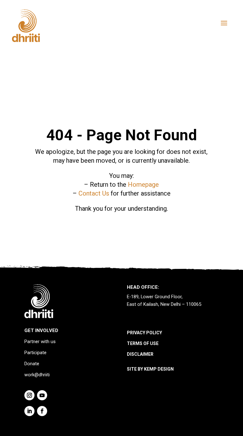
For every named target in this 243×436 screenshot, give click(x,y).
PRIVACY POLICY (144, 332)
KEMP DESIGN (159, 369)
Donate (31, 363)
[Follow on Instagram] (29, 395)
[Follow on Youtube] (42, 395)
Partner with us (40, 341)
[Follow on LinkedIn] (29, 411)
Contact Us (93, 193)
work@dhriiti (37, 375)
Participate (35, 352)
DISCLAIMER (140, 354)
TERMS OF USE (143, 343)
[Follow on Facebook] (42, 411)
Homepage (143, 184)
